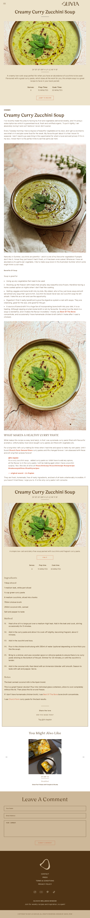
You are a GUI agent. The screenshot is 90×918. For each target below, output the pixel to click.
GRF (42, 70)
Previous (6, 762)
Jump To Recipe (45, 98)
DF (33, 70)
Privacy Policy (45, 884)
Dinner (7, 110)
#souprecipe (69, 466)
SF (57, 70)
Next (83, 762)
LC (50, 70)
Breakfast (45, 781)
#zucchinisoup (42, 466)
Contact (45, 874)
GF (39, 70)
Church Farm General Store (20, 450)
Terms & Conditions (45, 881)
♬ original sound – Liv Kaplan (21, 473)
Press (45, 877)
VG (48, 777)
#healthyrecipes (32, 468)
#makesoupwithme (16, 468)
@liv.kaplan (13, 458)
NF (52, 70)
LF (47, 70)
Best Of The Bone (68, 312)
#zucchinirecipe (56, 466)
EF (36, 70)
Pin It (45, 557)
